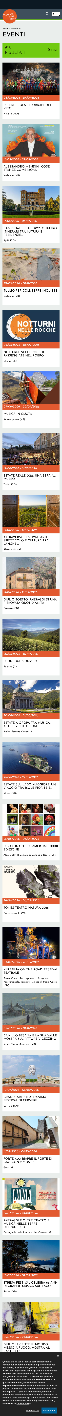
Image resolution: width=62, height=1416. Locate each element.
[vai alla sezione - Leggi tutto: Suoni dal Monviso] (31, 647)
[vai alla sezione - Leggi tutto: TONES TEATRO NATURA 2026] (31, 893)
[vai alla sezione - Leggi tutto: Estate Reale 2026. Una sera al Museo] (31, 461)
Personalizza (32, 1410)
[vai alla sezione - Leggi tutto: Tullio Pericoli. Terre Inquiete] (31, 276)
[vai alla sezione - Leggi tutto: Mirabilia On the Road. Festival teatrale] (31, 957)
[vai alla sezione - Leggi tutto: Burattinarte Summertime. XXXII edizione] (31, 832)
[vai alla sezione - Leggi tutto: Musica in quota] (31, 399)
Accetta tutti (49, 1410)
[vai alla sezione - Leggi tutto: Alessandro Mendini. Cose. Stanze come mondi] (31, 152)
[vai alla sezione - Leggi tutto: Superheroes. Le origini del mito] (31, 91)
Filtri (54, 50)
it (53, 14)
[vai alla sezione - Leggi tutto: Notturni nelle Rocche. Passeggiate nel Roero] (31, 338)
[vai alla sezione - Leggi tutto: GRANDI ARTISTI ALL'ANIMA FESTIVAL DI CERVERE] (31, 1083)
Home (5, 28)
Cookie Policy (23, 1403)
